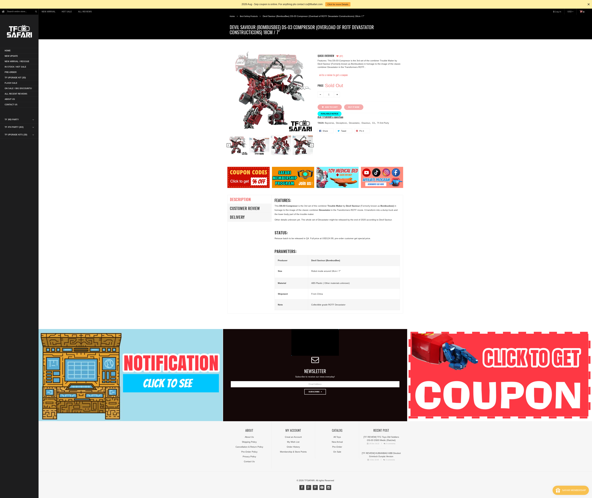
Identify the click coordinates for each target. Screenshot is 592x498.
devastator (354, 123)
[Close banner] (588, 4)
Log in (558, 11)
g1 (374, 123)
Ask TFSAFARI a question (330, 117)
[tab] (22, 119)
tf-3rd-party (383, 123)
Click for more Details (337, 4)
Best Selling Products (249, 16)
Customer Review (245, 208)
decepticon (341, 123)
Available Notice (329, 114)
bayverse (330, 123)
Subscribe (314, 392)
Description (240, 199)
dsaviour (366, 123)
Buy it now (353, 107)
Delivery (237, 217)
